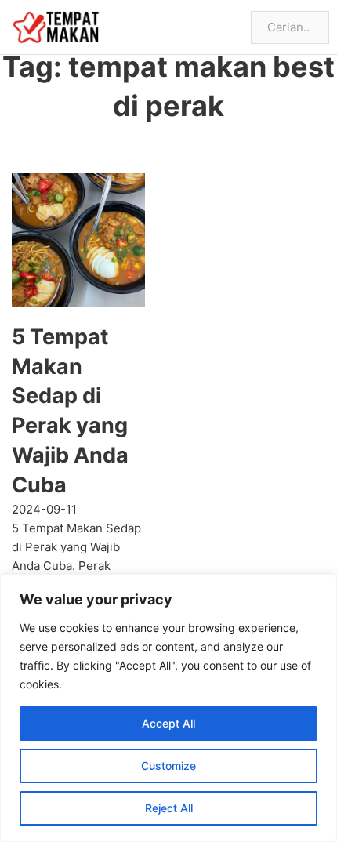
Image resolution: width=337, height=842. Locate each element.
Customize (168, 765)
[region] (168, 708)
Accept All (168, 723)
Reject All (169, 808)
